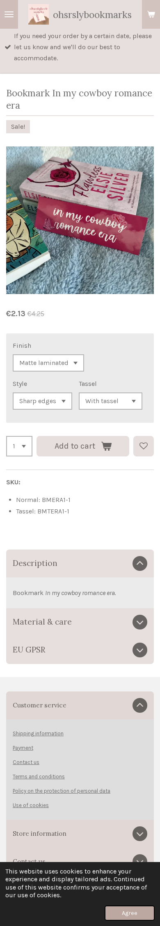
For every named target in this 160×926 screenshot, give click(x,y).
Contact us (26, 762)
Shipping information (38, 733)
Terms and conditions (39, 776)
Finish (22, 345)
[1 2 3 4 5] (19, 446)
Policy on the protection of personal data (61, 791)
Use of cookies (31, 805)
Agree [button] (129, 913)
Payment (23, 748)
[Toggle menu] (9, 14)
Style (20, 384)
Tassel (88, 384)
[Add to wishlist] (143, 446)
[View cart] (151, 14)
